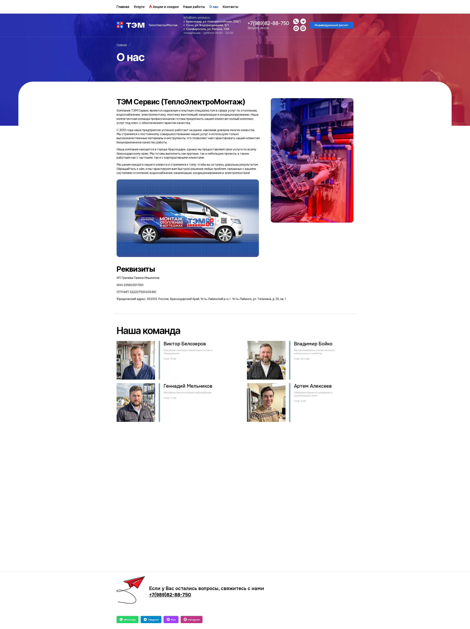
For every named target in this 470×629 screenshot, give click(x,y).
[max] (296, 28)
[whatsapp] (296, 21)
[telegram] (303, 21)
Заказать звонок (258, 27)
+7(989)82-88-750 (268, 23)
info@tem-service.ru (197, 17)
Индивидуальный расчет (331, 25)
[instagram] (303, 28)
